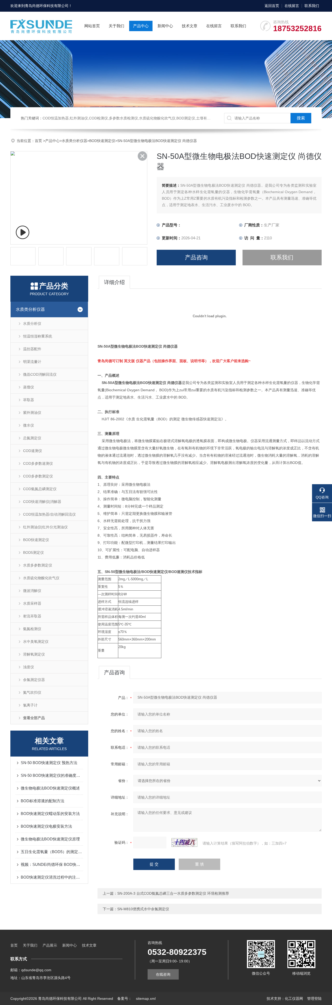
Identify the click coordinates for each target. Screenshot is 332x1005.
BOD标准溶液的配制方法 (42, 801)
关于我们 (116, 26)
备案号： (124, 998)
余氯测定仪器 (34, 680)
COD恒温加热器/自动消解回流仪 (49, 514)
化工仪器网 (294, 998)
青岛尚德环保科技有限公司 (46, 6)
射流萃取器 (32, 616)
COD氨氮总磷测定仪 (40, 489)
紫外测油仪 (32, 412)
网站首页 (92, 26)
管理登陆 (314, 998)
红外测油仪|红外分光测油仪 (45, 527)
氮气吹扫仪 (32, 692)
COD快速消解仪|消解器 (42, 502)
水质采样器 (32, 603)
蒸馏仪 (28, 387)
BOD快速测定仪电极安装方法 (46, 826)
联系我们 (312, 6)
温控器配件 (32, 349)
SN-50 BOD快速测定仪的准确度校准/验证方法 (52, 775)
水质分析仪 (32, 323)
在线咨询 (163, 974)
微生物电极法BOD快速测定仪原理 (50, 839)
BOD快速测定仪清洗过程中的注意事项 (52, 877)
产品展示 (50, 945)
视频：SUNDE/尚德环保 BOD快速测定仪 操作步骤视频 (52, 864)
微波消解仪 (32, 591)
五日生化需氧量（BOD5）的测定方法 (52, 851)
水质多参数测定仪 (37, 565)
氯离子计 (30, 705)
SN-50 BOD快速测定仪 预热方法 (49, 762)
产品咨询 (196, 257)
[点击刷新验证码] (184, 842)
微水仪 (28, 425)
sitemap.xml (146, 998)
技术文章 (189, 26)
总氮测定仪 (32, 438)
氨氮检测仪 (32, 629)
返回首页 (272, 6)
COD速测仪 (32, 451)
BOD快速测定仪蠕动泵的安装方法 (50, 813)
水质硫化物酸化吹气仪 (41, 578)
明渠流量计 (32, 362)
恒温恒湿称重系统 (37, 336)
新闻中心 (165, 26)
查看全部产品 (34, 718)
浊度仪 (28, 667)
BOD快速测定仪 (102, 141)
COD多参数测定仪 (38, 476)
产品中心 (141, 26)
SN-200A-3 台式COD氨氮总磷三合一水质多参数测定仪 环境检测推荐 (173, 893)
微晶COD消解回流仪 (40, 374)
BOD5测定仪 (33, 552)
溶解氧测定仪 (34, 654)
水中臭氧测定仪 (36, 641)
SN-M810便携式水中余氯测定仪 (143, 909)
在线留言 (292, 6)
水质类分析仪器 (74, 141)
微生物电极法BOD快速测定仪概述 (50, 788)
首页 (39, 141)
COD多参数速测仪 (38, 463)
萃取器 (28, 400)
